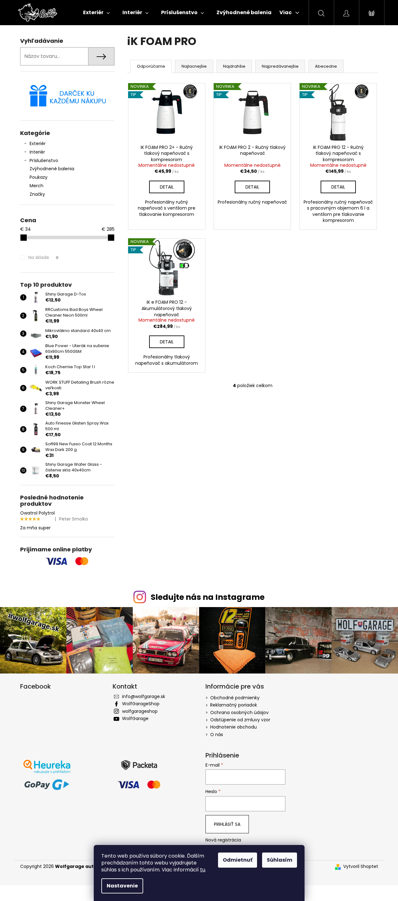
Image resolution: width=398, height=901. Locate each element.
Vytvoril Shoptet (360, 867)
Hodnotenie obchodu (233, 727)
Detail (167, 187)
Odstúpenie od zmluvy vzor (240, 720)
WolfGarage (135, 718)
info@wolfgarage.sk (143, 696)
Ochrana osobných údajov (239, 712)
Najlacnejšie (194, 66)
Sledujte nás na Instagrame (208, 597)
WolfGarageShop (141, 704)
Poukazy (39, 177)
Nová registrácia (223, 840)
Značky (37, 194)
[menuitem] (96, 12)
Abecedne (326, 66)
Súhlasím (279, 860)
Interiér (37, 152)
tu (202, 869)
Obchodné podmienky (235, 698)
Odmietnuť (237, 860)
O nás (216, 734)
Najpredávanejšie (280, 66)
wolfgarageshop (140, 711)
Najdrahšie (234, 66)
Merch (36, 186)
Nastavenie (122, 885)
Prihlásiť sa (227, 824)
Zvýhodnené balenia (52, 169)
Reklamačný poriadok (233, 705)
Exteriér (38, 143)
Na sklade (43, 257)
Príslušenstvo (44, 160)
